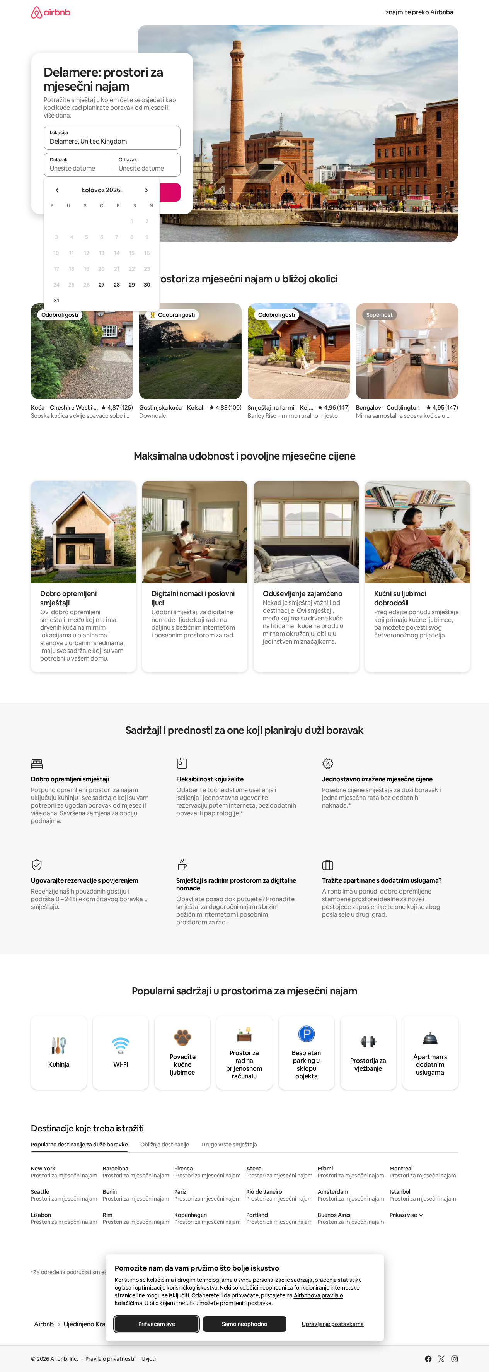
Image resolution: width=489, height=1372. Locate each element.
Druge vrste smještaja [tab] (229, 1144)
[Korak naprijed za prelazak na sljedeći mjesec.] (146, 190)
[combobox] (112, 141)
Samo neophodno (245, 1324)
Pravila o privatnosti (109, 1358)
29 (132, 284)
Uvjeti (148, 1358)
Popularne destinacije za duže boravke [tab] (79, 1144)
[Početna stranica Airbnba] (50, 12)
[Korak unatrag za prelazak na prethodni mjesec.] (57, 190)
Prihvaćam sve (156, 1324)
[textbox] (78, 168)
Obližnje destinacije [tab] (164, 1144)
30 (147, 284)
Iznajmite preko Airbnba (418, 12)
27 (102, 284)
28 (117, 284)
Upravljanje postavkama (333, 1324)
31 (56, 300)
